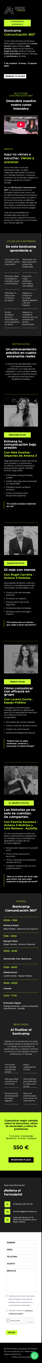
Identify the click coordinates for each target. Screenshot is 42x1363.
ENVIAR (11, 1333)
